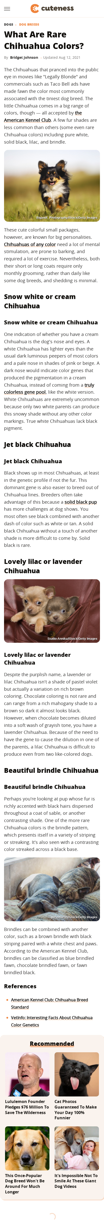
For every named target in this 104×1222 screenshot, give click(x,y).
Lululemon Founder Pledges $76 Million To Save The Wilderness (27, 1107)
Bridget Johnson (24, 57)
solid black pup (81, 502)
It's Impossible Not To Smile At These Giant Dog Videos (76, 1181)
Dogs (8, 24)
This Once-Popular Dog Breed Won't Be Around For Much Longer (24, 1184)
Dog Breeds (29, 24)
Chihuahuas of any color (30, 244)
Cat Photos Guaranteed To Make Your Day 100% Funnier (76, 1110)
